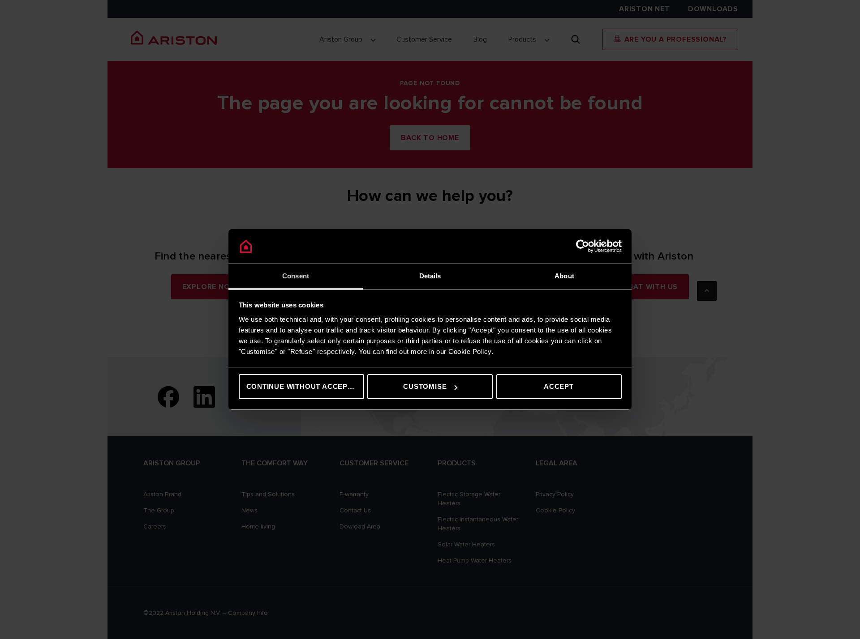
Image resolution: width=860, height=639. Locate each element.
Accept (559, 386)
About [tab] (564, 276)
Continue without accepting (305, 386)
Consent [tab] (295, 276)
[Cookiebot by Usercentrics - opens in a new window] (582, 246)
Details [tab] (430, 276)
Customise (425, 386)
